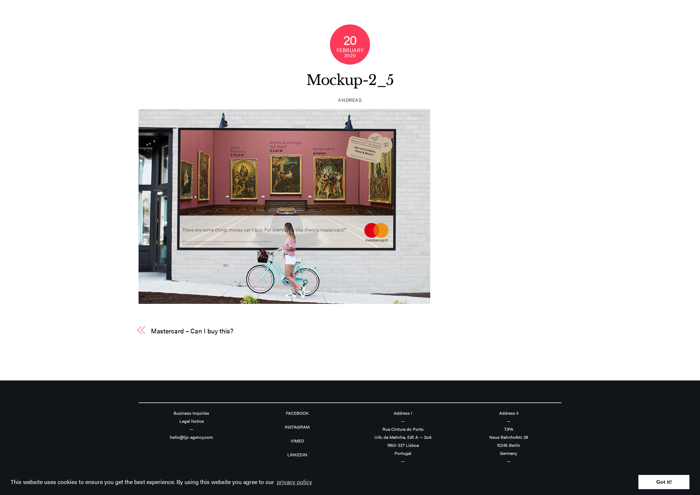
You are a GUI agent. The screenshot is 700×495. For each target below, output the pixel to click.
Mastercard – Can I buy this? (192, 330)
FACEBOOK (297, 413)
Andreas (350, 99)
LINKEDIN (297, 454)
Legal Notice (191, 421)
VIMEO (297, 440)
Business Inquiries (191, 413)
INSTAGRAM (297, 427)
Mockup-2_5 (350, 80)
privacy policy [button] (294, 481)
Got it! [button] (664, 482)
